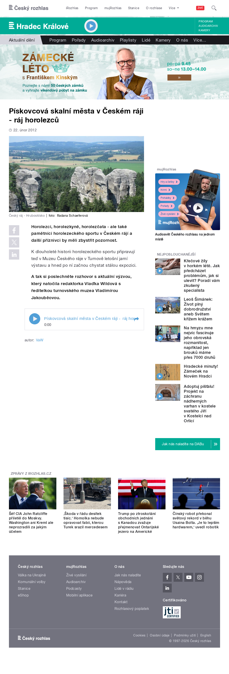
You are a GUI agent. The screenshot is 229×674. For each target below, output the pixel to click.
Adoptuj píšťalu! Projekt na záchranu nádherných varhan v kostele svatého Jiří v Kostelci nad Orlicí (200, 403)
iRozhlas (72, 8)
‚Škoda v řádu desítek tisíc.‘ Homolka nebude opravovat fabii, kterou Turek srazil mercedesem (86, 520)
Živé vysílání (168, 214)
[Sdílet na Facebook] (14, 230)
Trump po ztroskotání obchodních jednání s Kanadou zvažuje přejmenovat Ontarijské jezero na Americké (138, 523)
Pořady (79, 40)
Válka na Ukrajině (32, 575)
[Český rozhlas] (28, 8)
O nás (182, 40)
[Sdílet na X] (14, 242)
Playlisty (128, 40)
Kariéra (120, 595)
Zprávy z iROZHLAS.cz (31, 474)
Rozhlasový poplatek (131, 609)
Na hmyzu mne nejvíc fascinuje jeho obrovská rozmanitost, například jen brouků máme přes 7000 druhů (199, 342)
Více (199, 40)
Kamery (204, 30)
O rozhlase (154, 8)
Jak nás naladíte (127, 575)
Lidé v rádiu (124, 588)
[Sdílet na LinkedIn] (14, 254)
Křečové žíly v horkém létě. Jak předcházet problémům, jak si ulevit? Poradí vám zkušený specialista (202, 275)
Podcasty (74, 588)
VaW (39, 340)
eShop (23, 595)
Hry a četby (167, 181)
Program (91, 8)
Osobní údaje (160, 635)
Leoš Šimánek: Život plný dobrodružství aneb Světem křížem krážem (198, 309)
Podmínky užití (185, 635)
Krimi (164, 189)
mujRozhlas (113, 8)
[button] (136, 319)
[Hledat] (214, 8)
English (205, 635)
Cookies (139, 635)
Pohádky (166, 197)
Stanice (133, 8)
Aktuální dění (22, 40)
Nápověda (122, 582)
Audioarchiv (208, 25)
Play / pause (34, 318)
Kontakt (120, 602)
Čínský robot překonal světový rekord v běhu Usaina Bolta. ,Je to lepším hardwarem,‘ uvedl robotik (196, 520)
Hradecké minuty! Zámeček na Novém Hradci (201, 371)
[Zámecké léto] (114, 71)
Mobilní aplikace (79, 595)
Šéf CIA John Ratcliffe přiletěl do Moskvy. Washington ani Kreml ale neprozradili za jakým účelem (31, 523)
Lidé (146, 40)
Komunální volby (31, 582)
